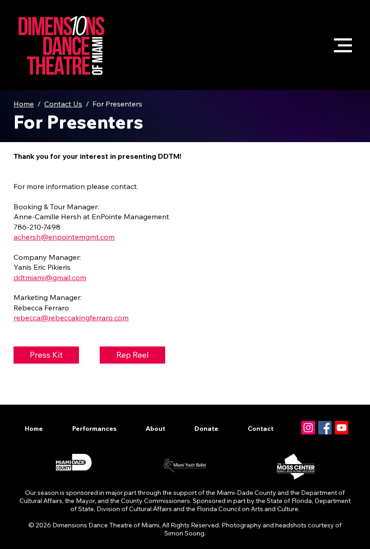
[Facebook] (325, 427)
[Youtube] (341, 427)
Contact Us (63, 103)
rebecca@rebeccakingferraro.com (71, 317)
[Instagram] (308, 427)
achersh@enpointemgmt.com (64, 236)
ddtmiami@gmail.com (50, 277)
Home (24, 103)
